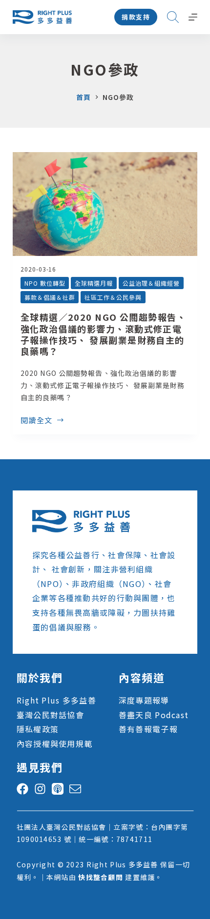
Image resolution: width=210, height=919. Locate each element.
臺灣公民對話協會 (50, 715)
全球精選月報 (94, 283)
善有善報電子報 (148, 729)
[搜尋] (173, 17)
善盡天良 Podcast (154, 715)
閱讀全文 (37, 421)
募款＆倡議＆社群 (49, 297)
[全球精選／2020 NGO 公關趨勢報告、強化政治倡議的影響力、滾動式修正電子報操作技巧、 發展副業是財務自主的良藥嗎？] (105, 204)
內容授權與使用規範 (55, 743)
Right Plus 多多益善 (56, 700)
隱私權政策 (38, 729)
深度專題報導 (144, 700)
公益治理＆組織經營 (151, 283)
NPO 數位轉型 (44, 283)
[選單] (193, 17)
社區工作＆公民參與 (113, 297)
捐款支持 (136, 16)
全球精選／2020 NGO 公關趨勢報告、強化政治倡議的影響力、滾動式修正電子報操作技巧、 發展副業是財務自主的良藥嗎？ (103, 334)
